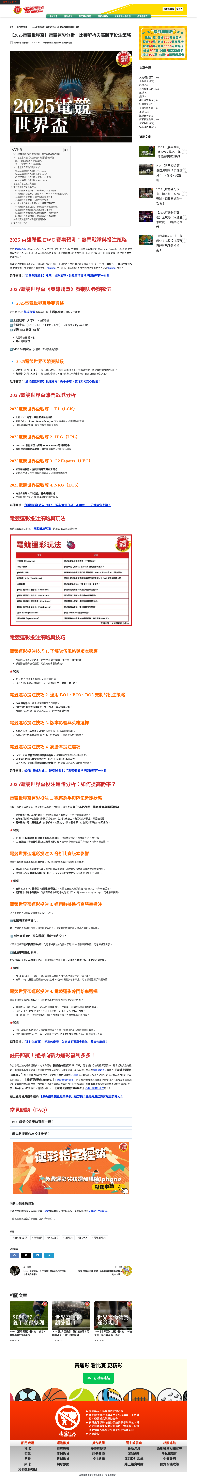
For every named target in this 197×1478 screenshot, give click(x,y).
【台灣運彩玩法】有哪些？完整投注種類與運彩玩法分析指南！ (169, 243)
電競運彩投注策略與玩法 (24, 183)
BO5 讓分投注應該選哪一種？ (33, 1122)
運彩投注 (68, 16)
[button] (169, 9)
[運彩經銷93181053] (71, 1168)
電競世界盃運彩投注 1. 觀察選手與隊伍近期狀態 (38, 207)
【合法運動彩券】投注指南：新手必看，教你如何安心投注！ (62, 381)
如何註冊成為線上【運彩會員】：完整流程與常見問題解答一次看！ (66, 770)
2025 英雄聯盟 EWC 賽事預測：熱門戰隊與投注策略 (36, 154)
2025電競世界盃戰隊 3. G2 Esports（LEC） (35, 177)
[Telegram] (49, 1255)
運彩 (46, 1211)
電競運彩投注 (99, 1238)
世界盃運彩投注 (19, 1238)
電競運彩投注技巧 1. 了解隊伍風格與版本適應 (37, 190)
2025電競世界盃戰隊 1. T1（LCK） (32, 171)
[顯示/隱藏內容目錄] (64, 150)
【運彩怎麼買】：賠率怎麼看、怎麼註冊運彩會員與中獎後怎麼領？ (66, 1042)
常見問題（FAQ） (21, 223)
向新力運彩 (52, 1238)
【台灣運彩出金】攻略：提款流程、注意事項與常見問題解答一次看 (66, 275)
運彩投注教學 (146, 119)
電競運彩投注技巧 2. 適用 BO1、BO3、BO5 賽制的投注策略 (43, 194)
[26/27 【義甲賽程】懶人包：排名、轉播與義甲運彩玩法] (29, 1315)
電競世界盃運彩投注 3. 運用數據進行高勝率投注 (38, 213)
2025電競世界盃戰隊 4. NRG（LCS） (33, 180)
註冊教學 (144, 104)
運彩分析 (144, 115)
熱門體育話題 (85, 16)
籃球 (141, 92)
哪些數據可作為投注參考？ (31, 1134)
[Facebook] (14, 1255)
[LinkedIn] (37, 1255)
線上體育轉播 (146, 100)
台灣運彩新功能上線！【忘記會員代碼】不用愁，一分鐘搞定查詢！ (67, 505)
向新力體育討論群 (64, 1080)
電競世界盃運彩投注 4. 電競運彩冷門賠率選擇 (37, 216)
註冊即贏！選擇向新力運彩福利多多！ (30, 219)
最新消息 (53, 16)
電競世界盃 (20, 249)
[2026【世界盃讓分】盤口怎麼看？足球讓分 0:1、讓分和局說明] (71, 1315)
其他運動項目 (48, 43)
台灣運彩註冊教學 (123, 16)
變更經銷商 (142, 16)
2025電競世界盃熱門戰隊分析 (26, 167)
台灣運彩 (37, 1238)
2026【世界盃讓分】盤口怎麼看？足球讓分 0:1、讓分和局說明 (169, 173)
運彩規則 (144, 123)
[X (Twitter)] (26, 1255)
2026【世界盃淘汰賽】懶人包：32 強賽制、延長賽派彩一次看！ (169, 196)
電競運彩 (52, 268)
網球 (141, 96)
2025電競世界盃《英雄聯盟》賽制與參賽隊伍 (33, 157)
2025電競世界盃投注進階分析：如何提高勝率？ (34, 203)
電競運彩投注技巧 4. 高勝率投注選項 (33, 200)
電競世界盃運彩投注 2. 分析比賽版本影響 (35, 210)
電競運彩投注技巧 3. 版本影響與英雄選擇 (35, 197)
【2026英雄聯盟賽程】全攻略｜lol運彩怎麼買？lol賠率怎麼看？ (169, 220)
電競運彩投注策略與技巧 (24, 187)
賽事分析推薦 (146, 108)
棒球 (141, 85)
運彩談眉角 (103, 16)
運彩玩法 (82, 1238)
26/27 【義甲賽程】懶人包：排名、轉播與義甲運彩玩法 (169, 152)
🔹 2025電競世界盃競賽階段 (30, 164)
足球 (141, 112)
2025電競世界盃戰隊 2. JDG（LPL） (33, 174)
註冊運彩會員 (100, 1070)
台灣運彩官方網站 (97, 1211)
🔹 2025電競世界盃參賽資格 (30, 161)
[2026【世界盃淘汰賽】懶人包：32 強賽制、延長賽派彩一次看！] (113, 1315)
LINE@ (74, 1075)
